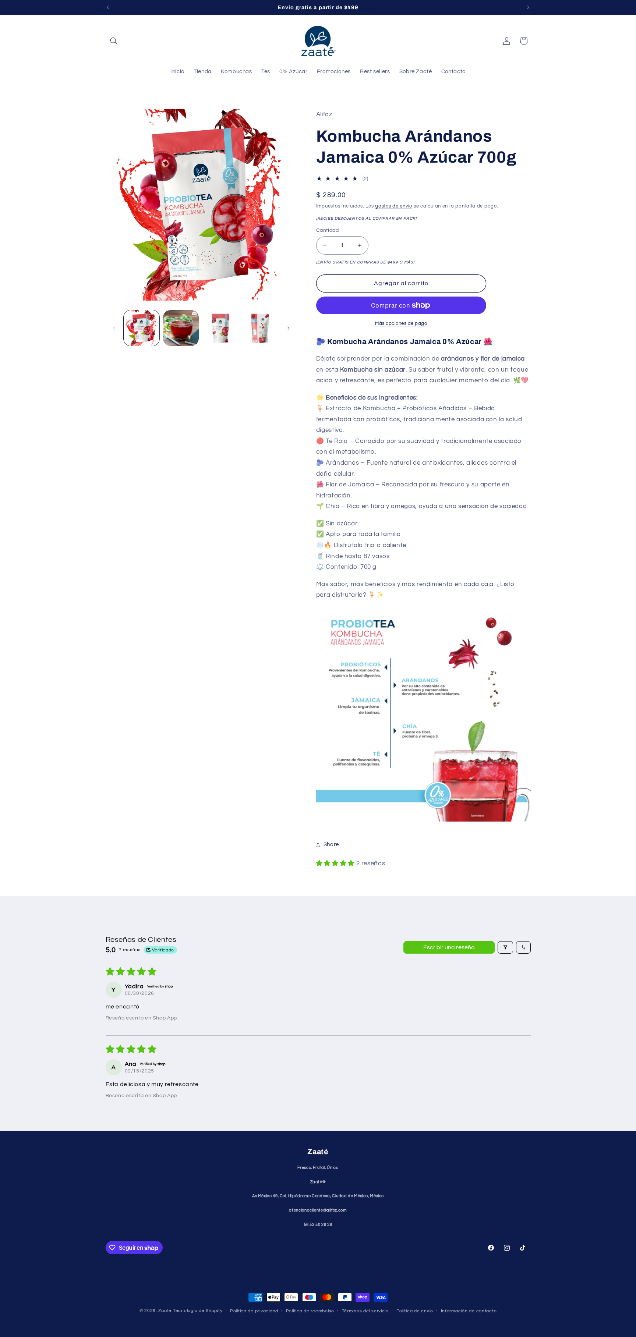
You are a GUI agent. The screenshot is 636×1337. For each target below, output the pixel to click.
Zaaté (165, 1311)
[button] (114, 40)
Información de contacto (469, 1311)
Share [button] (331, 845)
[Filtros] (505, 947)
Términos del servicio (365, 1311)
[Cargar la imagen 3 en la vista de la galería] (221, 328)
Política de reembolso (310, 1311)
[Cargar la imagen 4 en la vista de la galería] (260, 328)
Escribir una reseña (449, 947)
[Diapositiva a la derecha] (288, 328)
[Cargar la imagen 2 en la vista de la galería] (181, 328)
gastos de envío (393, 206)
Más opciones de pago (401, 323)
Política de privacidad (254, 1311)
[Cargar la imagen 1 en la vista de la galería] (141, 328)
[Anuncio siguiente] (528, 7)
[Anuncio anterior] (108, 7)
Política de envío (415, 1311)
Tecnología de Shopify (197, 1311)
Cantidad (327, 230)
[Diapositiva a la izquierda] (114, 328)
